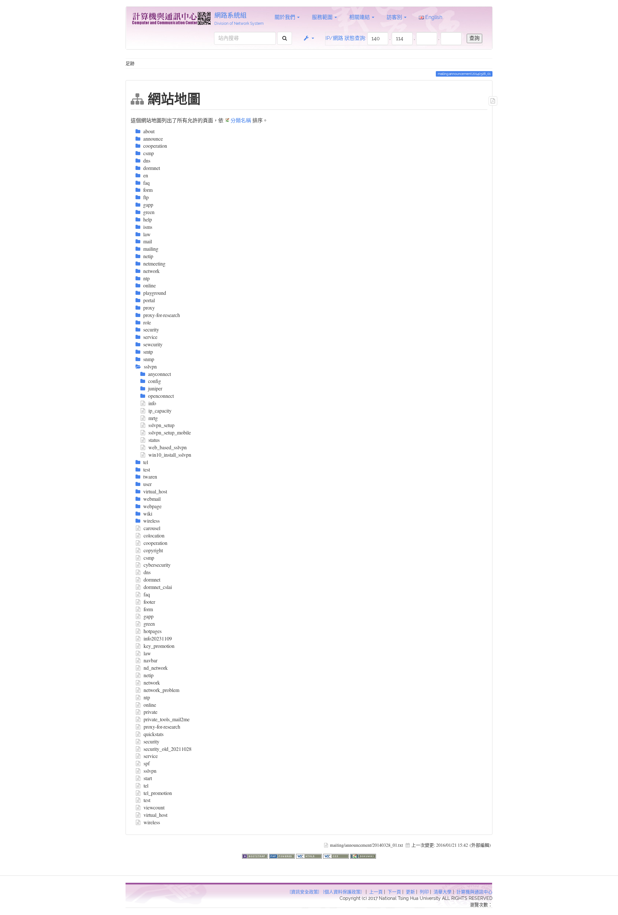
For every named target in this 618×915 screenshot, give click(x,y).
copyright (153, 550)
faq (147, 594)
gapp (149, 616)
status (154, 439)
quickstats (154, 734)
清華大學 (443, 891)
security (151, 741)
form (148, 609)
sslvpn (150, 770)
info (152, 403)
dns (147, 572)
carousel (152, 528)
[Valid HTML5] (309, 855)
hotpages (153, 631)
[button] (308, 38)
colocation (154, 535)
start (148, 778)
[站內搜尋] (284, 38)
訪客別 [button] (395, 17)
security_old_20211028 (168, 748)
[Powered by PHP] (282, 855)
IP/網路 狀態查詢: (345, 38)
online (150, 704)
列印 (424, 891)
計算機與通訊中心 (474, 891)
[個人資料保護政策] (342, 891)
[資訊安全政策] (304, 891)
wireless (152, 822)
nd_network (156, 667)
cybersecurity (157, 564)
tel (146, 785)
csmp (149, 557)
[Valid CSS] (336, 855)
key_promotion (159, 645)
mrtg (153, 418)
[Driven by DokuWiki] (363, 855)
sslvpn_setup (161, 425)
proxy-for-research (162, 726)
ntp (147, 697)
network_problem (161, 689)
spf (147, 763)
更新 (410, 891)
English (433, 17)
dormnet (152, 579)
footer (149, 601)
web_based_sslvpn (167, 447)
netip (149, 675)
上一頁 (376, 891)
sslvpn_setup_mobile (169, 432)
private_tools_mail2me (167, 719)
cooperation (155, 542)
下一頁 (394, 891)
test (147, 800)
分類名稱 (240, 120)
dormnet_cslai (158, 587)
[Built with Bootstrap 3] (255, 855)
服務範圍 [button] (323, 17)
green (149, 623)
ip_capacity (160, 410)
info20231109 (158, 638)
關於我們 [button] (285, 17)
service (151, 755)
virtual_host (155, 814)
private (150, 711)
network (152, 682)
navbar (150, 660)
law (147, 653)
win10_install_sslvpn (169, 454)
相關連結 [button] (360, 17)
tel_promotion (158, 792)
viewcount (154, 807)
